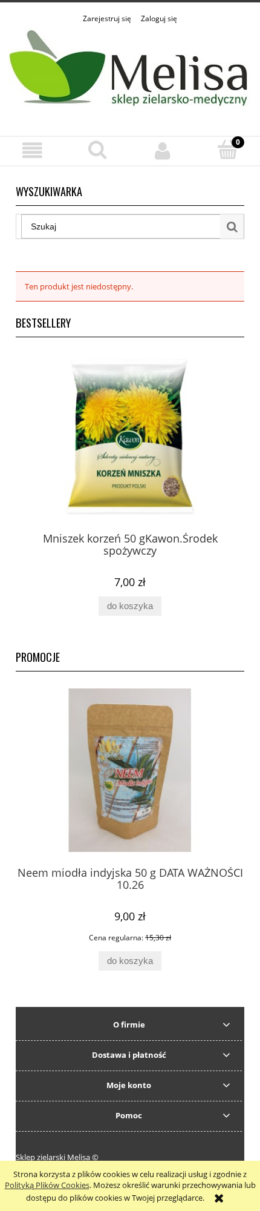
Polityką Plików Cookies (47, 1185)
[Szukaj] (232, 226)
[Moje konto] (162, 150)
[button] (32, 150)
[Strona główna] (130, 73)
